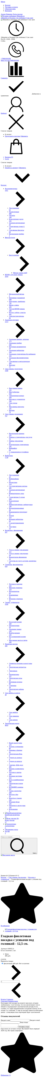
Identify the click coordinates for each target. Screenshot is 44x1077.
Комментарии (13, 1001)
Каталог (4, 185)
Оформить (24, 136)
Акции (3, 14)
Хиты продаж (18, 14)
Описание (4, 1001)
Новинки (9, 14)
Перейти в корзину (11, 168)
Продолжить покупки (12, 136)
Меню (3, 2)
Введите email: (35, 1020)
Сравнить (9, 999)
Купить (3, 999)
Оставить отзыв (24, 1027)
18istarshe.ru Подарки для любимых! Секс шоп (17, 18)
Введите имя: (5, 1020)
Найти (34, 853)
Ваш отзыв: (24, 1022)
